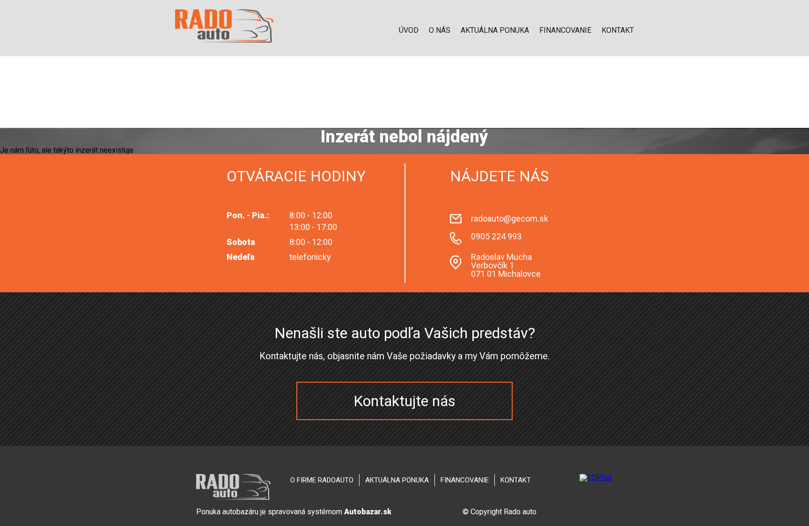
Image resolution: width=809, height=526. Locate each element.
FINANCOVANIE (565, 30)
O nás (439, 30)
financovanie (465, 480)
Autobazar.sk (367, 511)
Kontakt (618, 30)
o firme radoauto (321, 480)
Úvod (409, 30)
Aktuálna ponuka (495, 30)
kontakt (515, 480)
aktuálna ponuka (397, 480)
